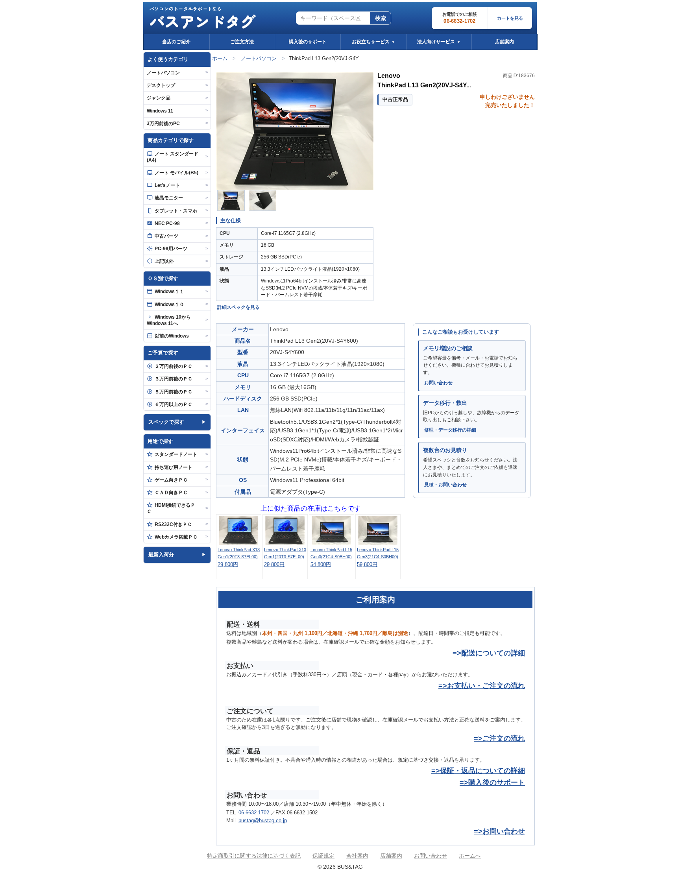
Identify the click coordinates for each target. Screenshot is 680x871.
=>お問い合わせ (499, 831)
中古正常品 (395, 99)
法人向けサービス (438, 41)
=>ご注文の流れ (499, 738)
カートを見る (510, 18)
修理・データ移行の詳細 (450, 430)
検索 (380, 18)
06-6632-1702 (253, 813)
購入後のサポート (308, 41)
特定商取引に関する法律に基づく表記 (254, 856)
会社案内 (357, 856)
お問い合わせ (438, 383)
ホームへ (470, 856)
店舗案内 (504, 41)
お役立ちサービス (373, 41)
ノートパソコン (259, 58)
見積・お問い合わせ (445, 484)
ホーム (219, 58)
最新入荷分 (161, 554)
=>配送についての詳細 (489, 653)
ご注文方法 (242, 41)
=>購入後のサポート (492, 782)
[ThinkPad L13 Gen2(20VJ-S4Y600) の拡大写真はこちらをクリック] (294, 131)
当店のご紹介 (176, 41)
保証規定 (323, 856)
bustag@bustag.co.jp (262, 820)
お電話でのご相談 (459, 18)
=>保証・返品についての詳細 (478, 771)
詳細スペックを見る (238, 307)
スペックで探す (166, 422)
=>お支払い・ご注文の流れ (481, 686)
